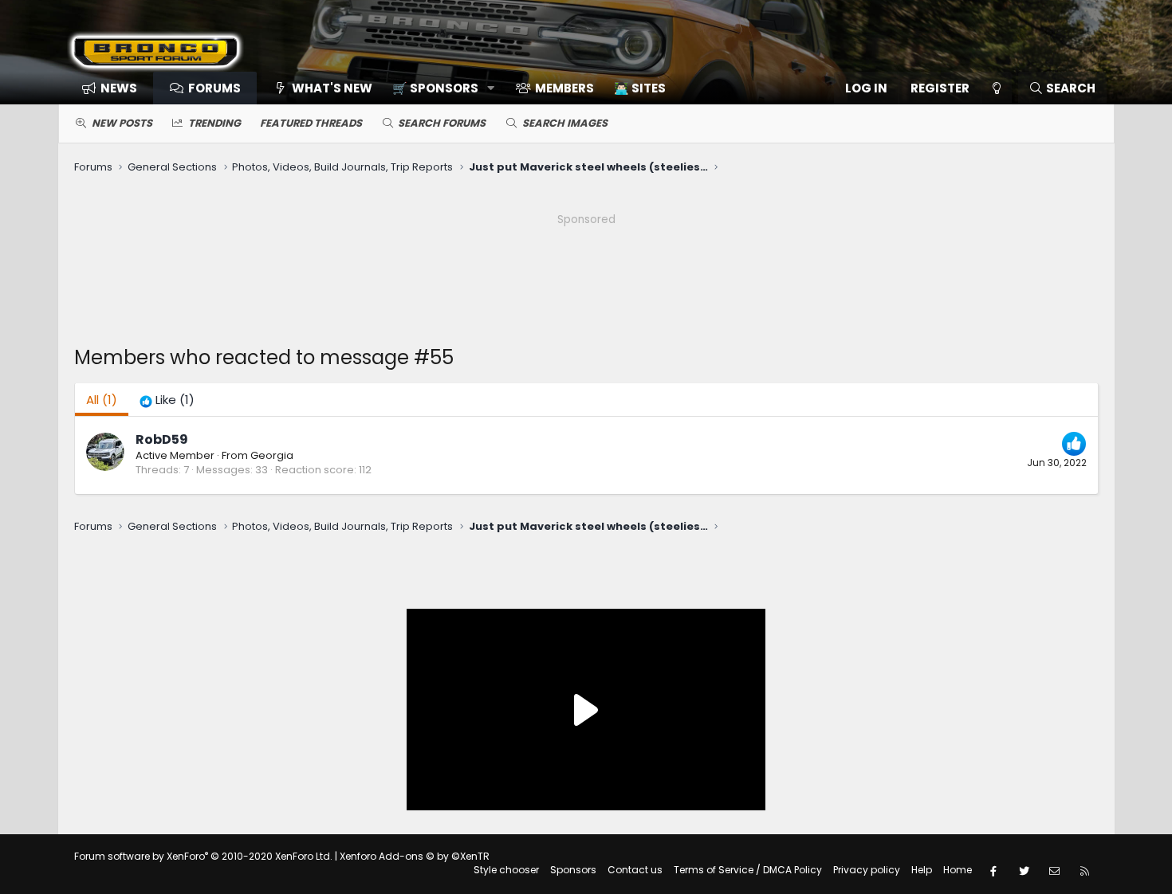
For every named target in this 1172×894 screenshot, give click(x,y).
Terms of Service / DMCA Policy (748, 869)
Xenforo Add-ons (415, 856)
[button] (438, 88)
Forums (214, 88)
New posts (122, 123)
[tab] (167, 399)
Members (564, 88)
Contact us (635, 869)
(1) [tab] (101, 399)
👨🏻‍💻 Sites (640, 88)
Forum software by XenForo (203, 856)
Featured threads (311, 123)
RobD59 (162, 439)
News (118, 88)
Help (921, 869)
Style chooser (506, 869)
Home (957, 869)
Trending (214, 123)
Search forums (442, 123)
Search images (565, 123)
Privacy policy (866, 869)
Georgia (271, 455)
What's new (332, 88)
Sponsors (573, 869)
